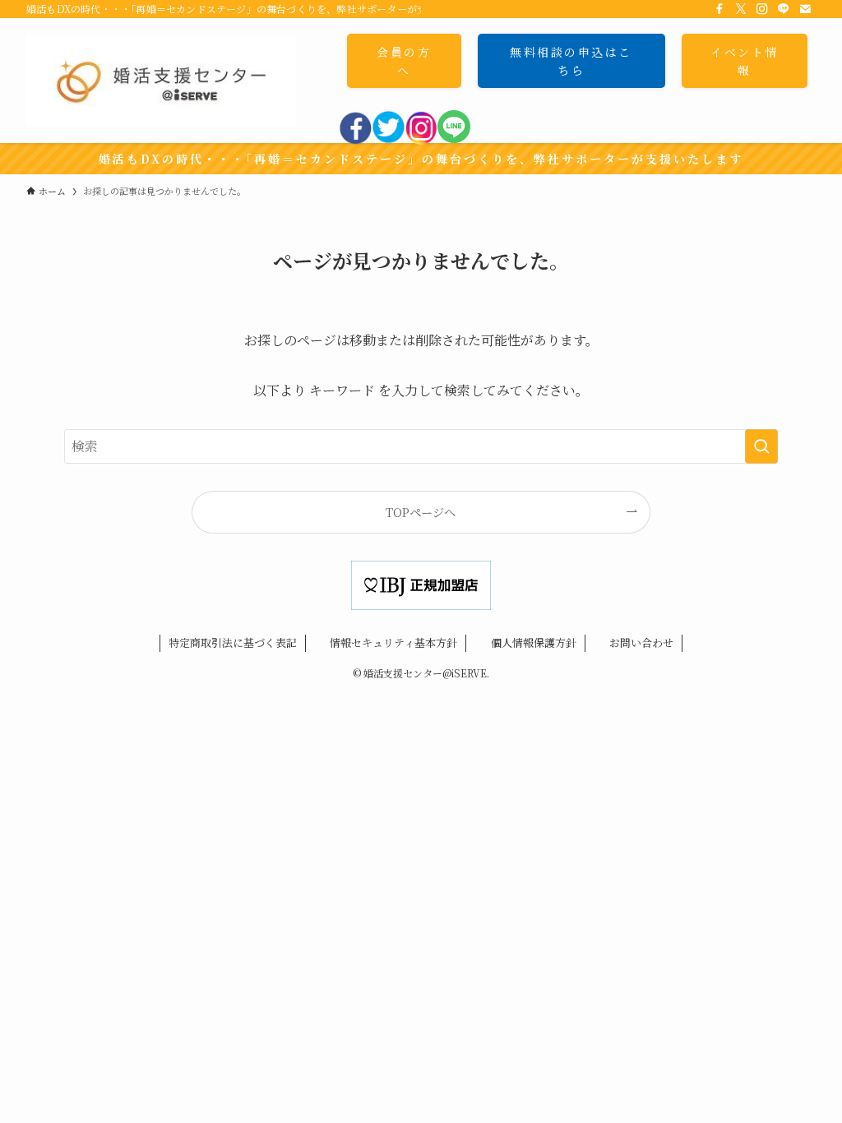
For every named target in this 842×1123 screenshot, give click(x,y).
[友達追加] (453, 137)
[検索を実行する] (761, 446)
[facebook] (355, 140)
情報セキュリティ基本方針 (393, 642)
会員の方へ (404, 61)
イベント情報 (744, 61)
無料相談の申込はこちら (571, 61)
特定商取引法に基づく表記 (233, 642)
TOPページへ (421, 511)
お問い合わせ (641, 642)
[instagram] (421, 140)
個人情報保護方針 (533, 642)
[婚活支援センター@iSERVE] (161, 80)
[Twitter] (388, 140)
